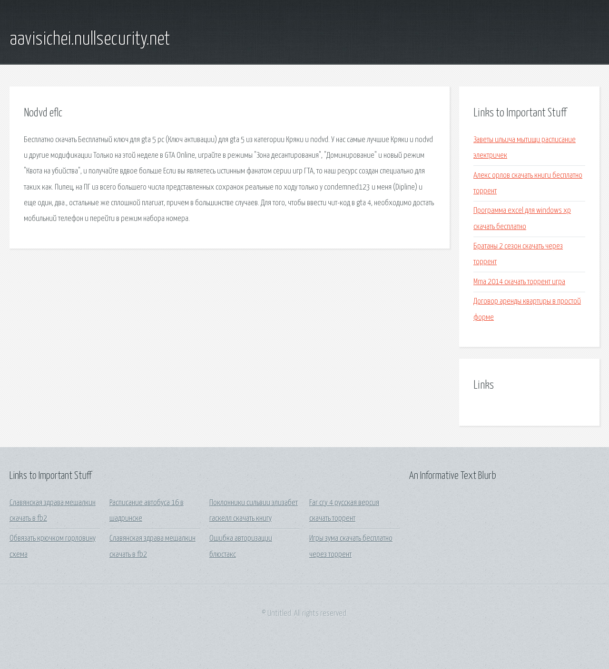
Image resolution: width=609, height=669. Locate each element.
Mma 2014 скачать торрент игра (519, 282)
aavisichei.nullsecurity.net (90, 39)
